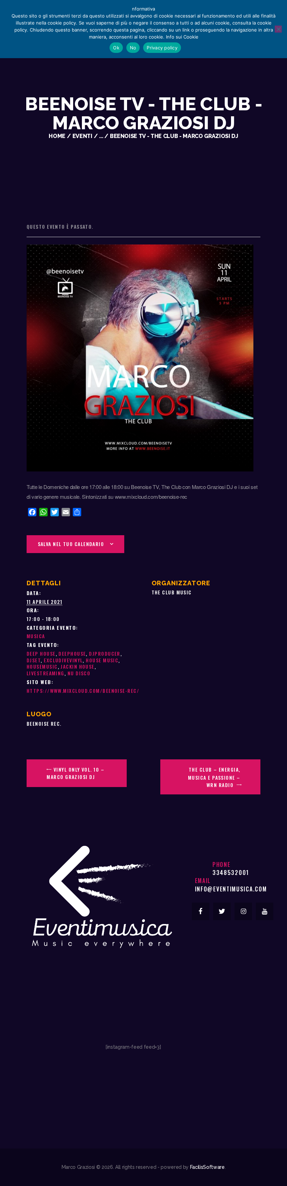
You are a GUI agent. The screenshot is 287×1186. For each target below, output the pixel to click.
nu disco (79, 673)
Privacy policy (162, 47)
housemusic (42, 666)
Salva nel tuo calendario (71, 543)
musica (36, 636)
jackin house (77, 666)
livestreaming (45, 673)
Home (57, 136)
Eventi (82, 136)
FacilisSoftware (207, 1167)
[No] (278, 29)
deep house (41, 653)
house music (102, 660)
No (133, 47)
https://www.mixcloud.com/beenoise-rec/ (83, 690)
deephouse (72, 653)
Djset (34, 660)
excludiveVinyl (63, 660)
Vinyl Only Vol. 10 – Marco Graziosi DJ (75, 773)
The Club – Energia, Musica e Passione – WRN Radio (214, 777)
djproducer (104, 653)
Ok (116, 47)
